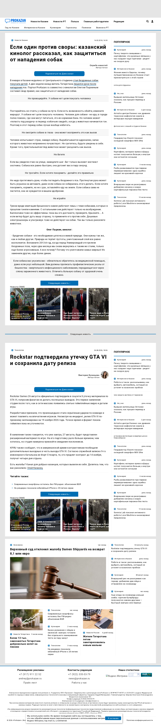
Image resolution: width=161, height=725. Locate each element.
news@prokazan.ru (79, 678)
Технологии (122, 134)
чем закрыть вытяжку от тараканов (128, 395)
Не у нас (120, 93)
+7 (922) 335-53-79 (79, 674)
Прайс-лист (30, 682)
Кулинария (121, 50)
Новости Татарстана (21, 634)
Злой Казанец (35, 468)
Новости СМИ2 (17, 287)
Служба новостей (98, 65)
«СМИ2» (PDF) (83, 713)
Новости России (92, 633)
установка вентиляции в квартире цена (130, 436)
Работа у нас (79, 682)
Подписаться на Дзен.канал (59, 73)
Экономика (18, 545)
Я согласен (113, 718)
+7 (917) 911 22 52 (30, 674)
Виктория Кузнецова (88, 375)
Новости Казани (21, 40)
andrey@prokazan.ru (30, 678)
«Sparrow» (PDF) (96, 713)
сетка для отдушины (122, 85)
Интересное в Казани (125, 69)
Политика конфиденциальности (140, 720)
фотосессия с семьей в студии (126, 126)
